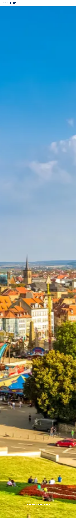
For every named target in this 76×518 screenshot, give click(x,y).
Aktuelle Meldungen (54, 2)
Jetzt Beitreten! (26, 2)
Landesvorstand (44, 2)
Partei (38, 2)
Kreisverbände (63, 2)
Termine (33, 2)
